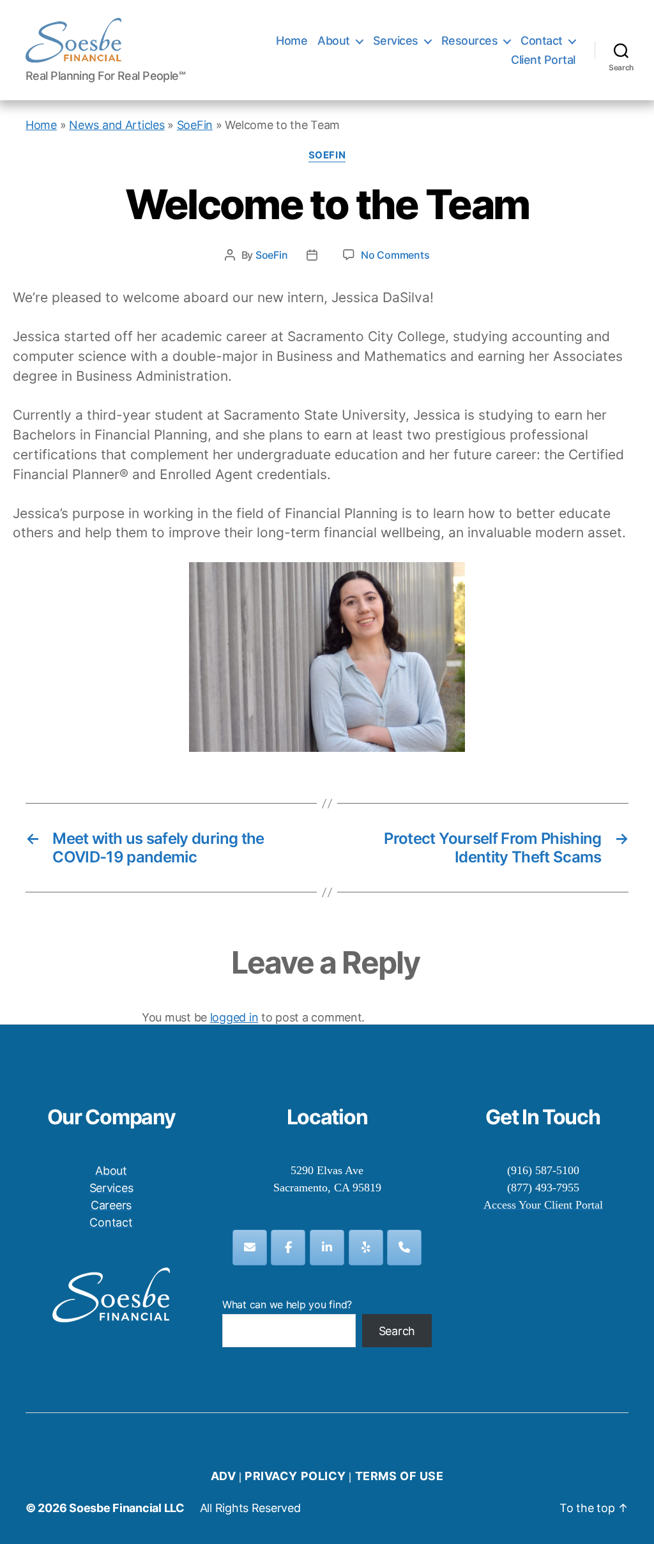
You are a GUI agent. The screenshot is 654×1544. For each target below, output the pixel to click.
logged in (234, 1017)
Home (291, 40)
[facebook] (288, 1247)
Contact (542, 40)
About (333, 40)
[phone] (404, 1247)
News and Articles (116, 125)
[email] (249, 1247)
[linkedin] (327, 1247)
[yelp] (366, 1247)
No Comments (395, 254)
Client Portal (543, 59)
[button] (626, 18)
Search (397, 1331)
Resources (469, 40)
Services (395, 40)
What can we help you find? (287, 1304)
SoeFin (195, 125)
